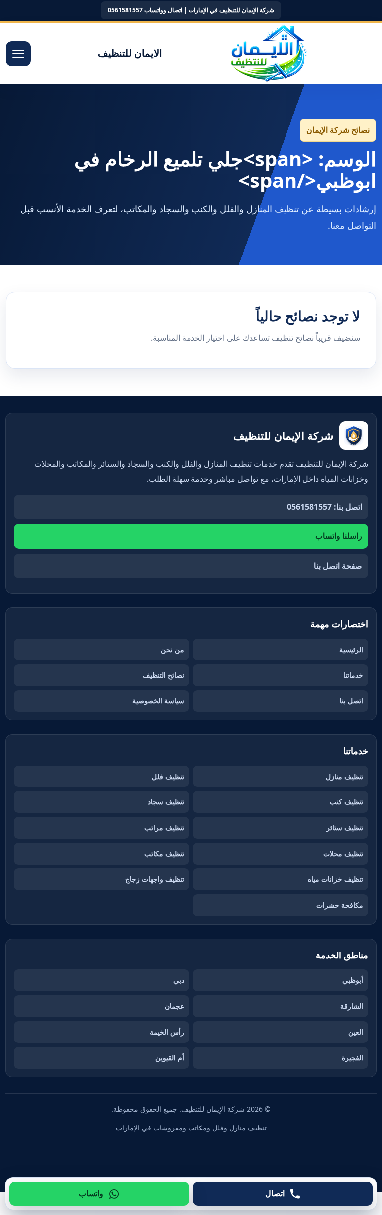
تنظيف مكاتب (164, 853)
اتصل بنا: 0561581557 (324, 506)
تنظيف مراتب (164, 827)
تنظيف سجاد (166, 801)
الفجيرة (352, 1057)
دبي (178, 980)
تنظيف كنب (346, 801)
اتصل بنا (351, 700)
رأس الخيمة (167, 1032)
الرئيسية (351, 649)
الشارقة (351, 1006)
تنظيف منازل (344, 776)
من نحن (172, 649)
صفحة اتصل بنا (338, 565)
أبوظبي (352, 980)
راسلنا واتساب (338, 535)
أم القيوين (169, 1057)
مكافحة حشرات (339, 905)
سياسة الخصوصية (158, 700)
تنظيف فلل (168, 776)
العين (355, 1032)
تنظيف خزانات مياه (335, 879)
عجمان (174, 1006)
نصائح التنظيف (163, 675)
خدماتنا (353, 675)
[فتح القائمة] (18, 53)
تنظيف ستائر (344, 827)
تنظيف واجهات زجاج (154, 879)
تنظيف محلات (343, 853)
